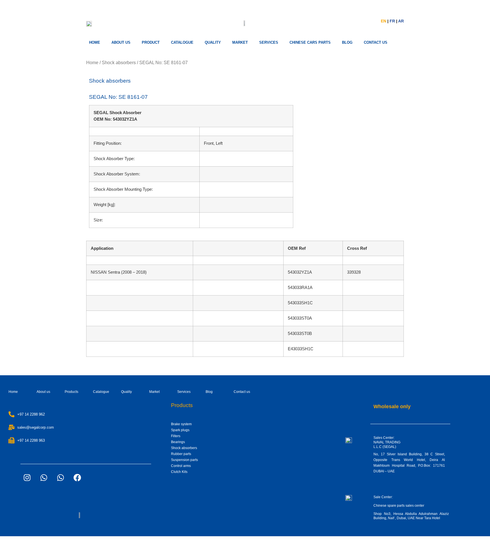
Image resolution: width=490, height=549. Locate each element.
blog (347, 42)
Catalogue (182, 42)
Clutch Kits (179, 472)
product (151, 42)
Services (184, 392)
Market (154, 392)
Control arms (181, 466)
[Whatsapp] (43, 477)
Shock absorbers (119, 62)
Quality (213, 42)
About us (120, 42)
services (268, 42)
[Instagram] (27, 477)
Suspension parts (184, 460)
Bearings (178, 442)
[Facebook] (77, 477)
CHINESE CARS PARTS (310, 42)
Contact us (242, 392)
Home (94, 42)
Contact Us (375, 42)
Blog (209, 392)
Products (71, 392)
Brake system (181, 424)
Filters (175, 436)
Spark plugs (180, 430)
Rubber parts (181, 454)
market (240, 42)
